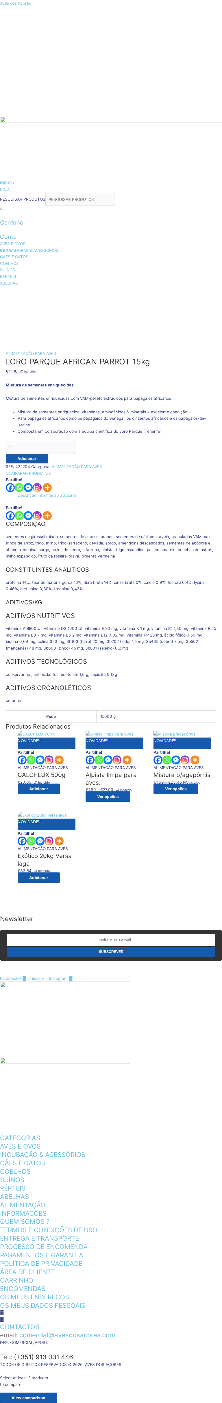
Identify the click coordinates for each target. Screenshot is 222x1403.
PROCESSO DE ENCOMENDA (44, 1246)
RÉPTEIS (93, 308)
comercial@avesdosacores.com (67, 1335)
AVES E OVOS (24, 293)
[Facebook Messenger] (28, 515)
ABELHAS (131, 308)
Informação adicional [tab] (57, 495)
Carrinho (11, 222)
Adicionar (26, 458)
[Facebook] (10, 487)
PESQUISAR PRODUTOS (22, 199)
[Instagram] (37, 487)
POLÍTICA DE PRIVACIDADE (41, 1263)
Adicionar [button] (38, 788)
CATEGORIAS (20, 1138)
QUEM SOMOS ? (24, 1221)
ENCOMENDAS (22, 1288)
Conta (8, 236)
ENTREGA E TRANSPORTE (39, 1238)
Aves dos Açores (15, 3)
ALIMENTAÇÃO (22, 1205)
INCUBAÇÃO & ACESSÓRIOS (42, 1154)
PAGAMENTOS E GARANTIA (41, 1255)
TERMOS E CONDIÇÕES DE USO (48, 1230)
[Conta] (1, 229)
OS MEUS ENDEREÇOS (34, 1297)
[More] (47, 487)
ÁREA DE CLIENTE (27, 1272)
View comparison (28, 1397)
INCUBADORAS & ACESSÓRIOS (96, 293)
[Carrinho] (1, 215)
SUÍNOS (57, 308)
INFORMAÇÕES (23, 1213)
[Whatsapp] (19, 487)
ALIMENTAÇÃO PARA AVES (31, 353)
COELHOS (20, 308)
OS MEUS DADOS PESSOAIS (42, 1305)
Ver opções (108, 796)
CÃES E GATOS (169, 293)
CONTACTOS (19, 1327)
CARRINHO (16, 1280)
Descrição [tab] (27, 495)
